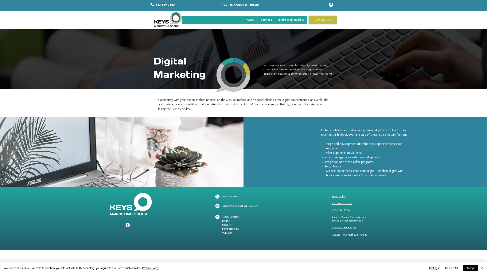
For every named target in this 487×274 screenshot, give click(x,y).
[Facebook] (331, 5)
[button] (167, 5)
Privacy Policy (150, 268)
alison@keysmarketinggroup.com (240, 205)
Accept (470, 268)
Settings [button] (434, 268)
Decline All (451, 268)
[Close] (482, 268)
